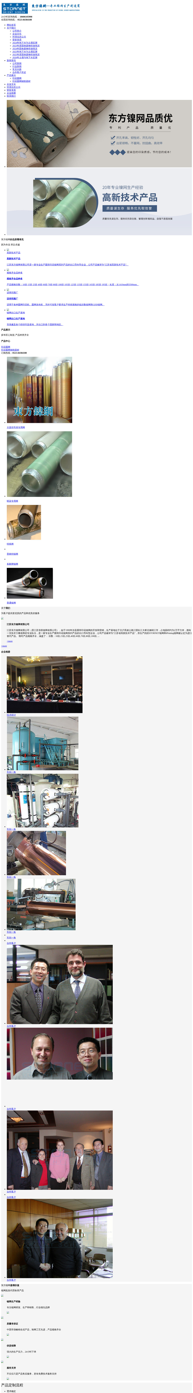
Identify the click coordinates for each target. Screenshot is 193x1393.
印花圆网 (5, 347)
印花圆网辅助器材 (10, 350)
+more (10, 788)
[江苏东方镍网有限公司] (41, 14)
